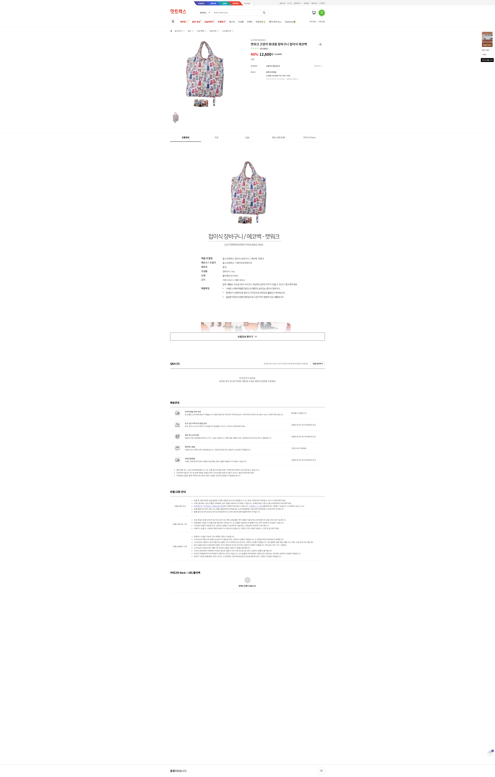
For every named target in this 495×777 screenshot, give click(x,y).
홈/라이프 (178, 31)
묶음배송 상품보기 (292, 79)
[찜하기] (321, 770)
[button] (320, 44)
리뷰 (216, 137)
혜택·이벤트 (485, 50)
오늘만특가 (209, 21)
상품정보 (185, 137)
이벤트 (250, 21)
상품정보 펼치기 (245, 336)
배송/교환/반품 (278, 137)
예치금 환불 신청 (487, 60)
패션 (189, 31)
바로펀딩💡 (261, 21)
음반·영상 (196, 21)
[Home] (171, 31)
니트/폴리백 (226, 31)
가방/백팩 (200, 31)
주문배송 (306, 3)
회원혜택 (296, 3)
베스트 (232, 21)
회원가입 (282, 3)
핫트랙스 (203, 12)
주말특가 (221, 21)
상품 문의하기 (318, 363)
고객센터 (322, 3)
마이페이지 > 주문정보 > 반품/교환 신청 (208, 506)
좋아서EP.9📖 (275, 21)
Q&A (247, 137)
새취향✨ (184, 21)
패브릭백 (213, 31)
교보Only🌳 (290, 21)
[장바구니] (313, 12)
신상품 (241, 21)
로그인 (289, 3)
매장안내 (314, 3)
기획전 (484, 54)
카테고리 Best (309, 137)
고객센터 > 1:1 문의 (256, 506)
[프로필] (322, 13)
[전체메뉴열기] (173, 21)
